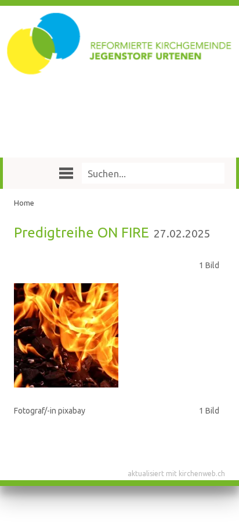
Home (24, 203)
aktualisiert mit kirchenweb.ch (176, 473)
